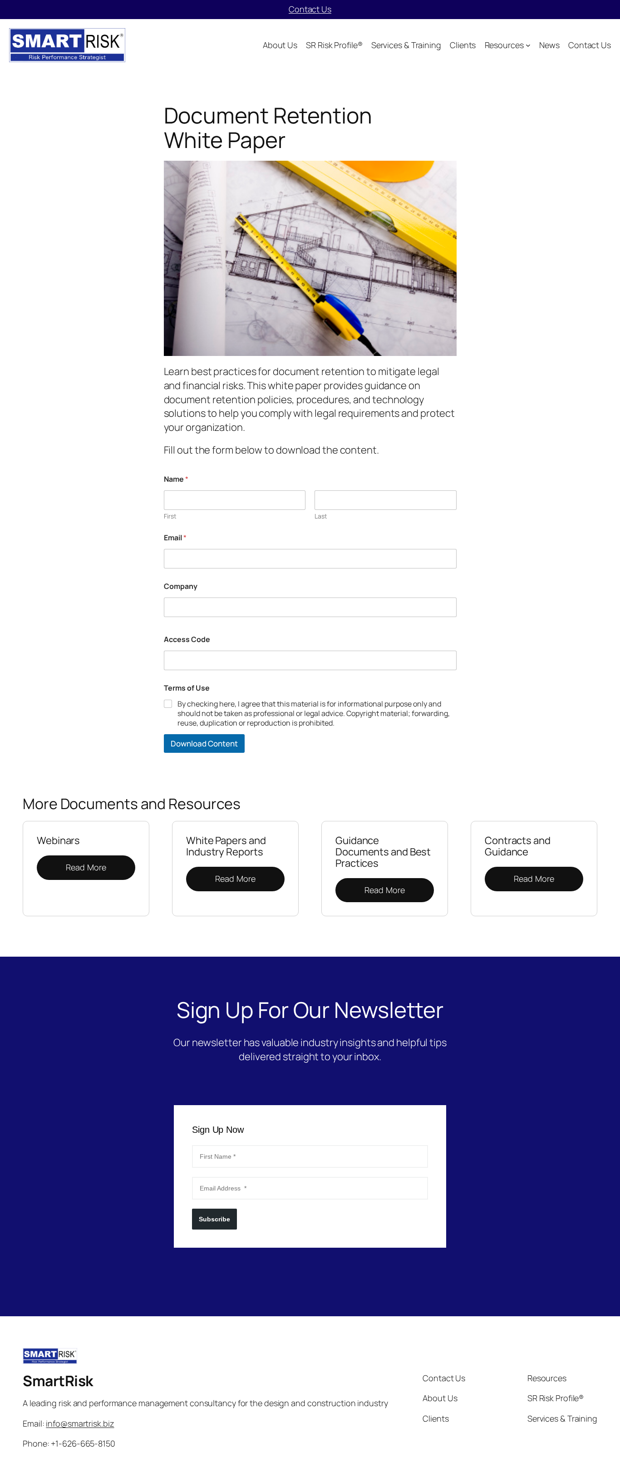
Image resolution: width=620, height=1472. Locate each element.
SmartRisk (58, 1381)
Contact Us (310, 9)
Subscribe (214, 1219)
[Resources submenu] (528, 45)
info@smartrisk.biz (80, 1423)
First (170, 516)
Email (175, 537)
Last (321, 516)
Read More (86, 867)
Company (180, 586)
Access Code (187, 639)
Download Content (204, 743)
